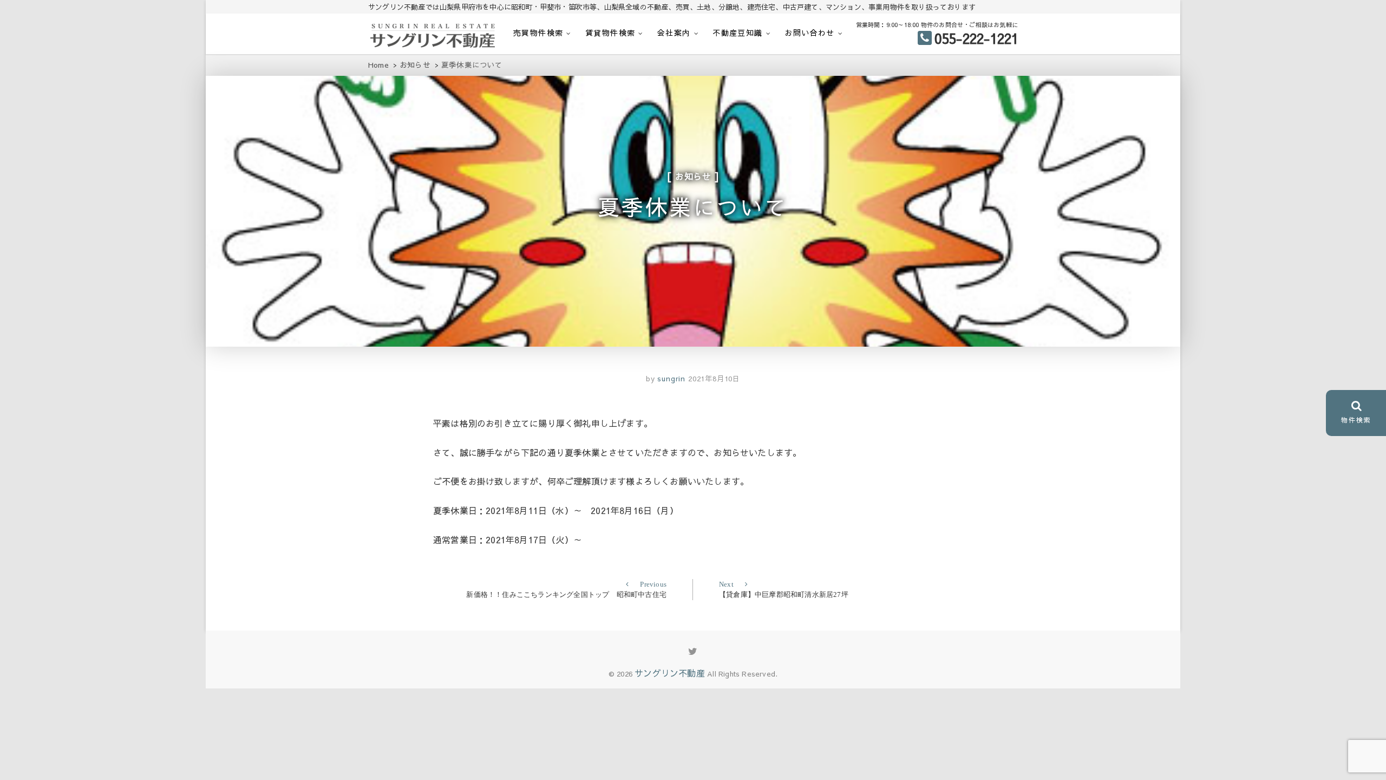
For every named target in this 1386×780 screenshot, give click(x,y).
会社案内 (674, 32)
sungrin (670, 379)
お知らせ (693, 176)
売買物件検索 (538, 32)
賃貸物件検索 (610, 32)
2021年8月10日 (714, 379)
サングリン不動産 (670, 673)
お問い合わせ (809, 32)
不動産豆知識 (737, 32)
